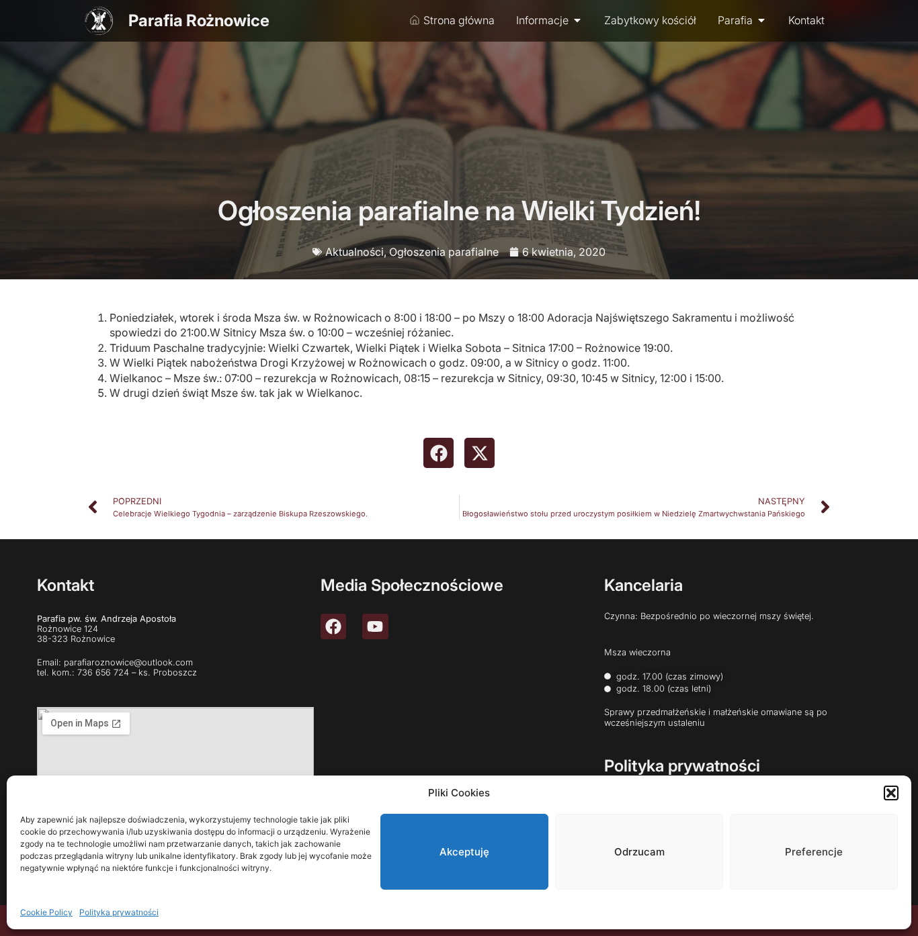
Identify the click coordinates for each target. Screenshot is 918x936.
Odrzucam (639, 851)
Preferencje (814, 851)
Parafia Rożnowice (198, 20)
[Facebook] (333, 626)
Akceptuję (464, 851)
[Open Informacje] (577, 20)
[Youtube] (375, 626)
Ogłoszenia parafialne (444, 252)
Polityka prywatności (119, 912)
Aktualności (354, 252)
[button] (891, 793)
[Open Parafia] (761, 20)
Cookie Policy (46, 912)
